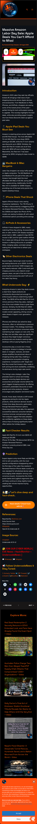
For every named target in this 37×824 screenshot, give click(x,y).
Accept (18, 813)
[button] (34, 782)
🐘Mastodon (23, 576)
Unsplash (5, 540)
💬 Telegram (17, 559)
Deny (18, 819)
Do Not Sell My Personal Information (21, 804)
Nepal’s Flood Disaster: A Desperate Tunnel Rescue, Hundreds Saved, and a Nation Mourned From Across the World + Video (18, 751)
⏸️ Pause (13, 52)
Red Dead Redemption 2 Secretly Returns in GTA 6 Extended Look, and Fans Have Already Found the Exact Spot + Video (18, 628)
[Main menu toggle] (32, 9)
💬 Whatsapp (7, 559)
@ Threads (23, 573)
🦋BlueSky (13, 576)
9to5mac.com (17, 519)
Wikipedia (5, 526)
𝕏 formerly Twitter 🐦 (9, 573)
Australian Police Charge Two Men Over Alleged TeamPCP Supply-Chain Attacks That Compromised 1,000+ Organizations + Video (17, 669)
